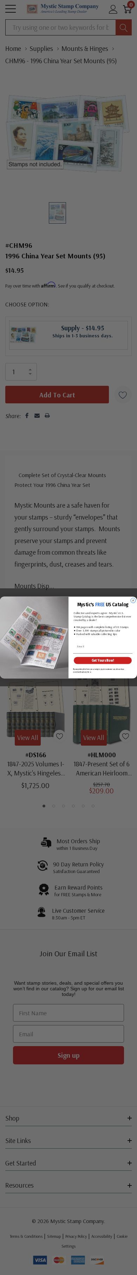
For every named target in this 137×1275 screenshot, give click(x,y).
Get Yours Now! (103, 660)
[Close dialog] (133, 601)
